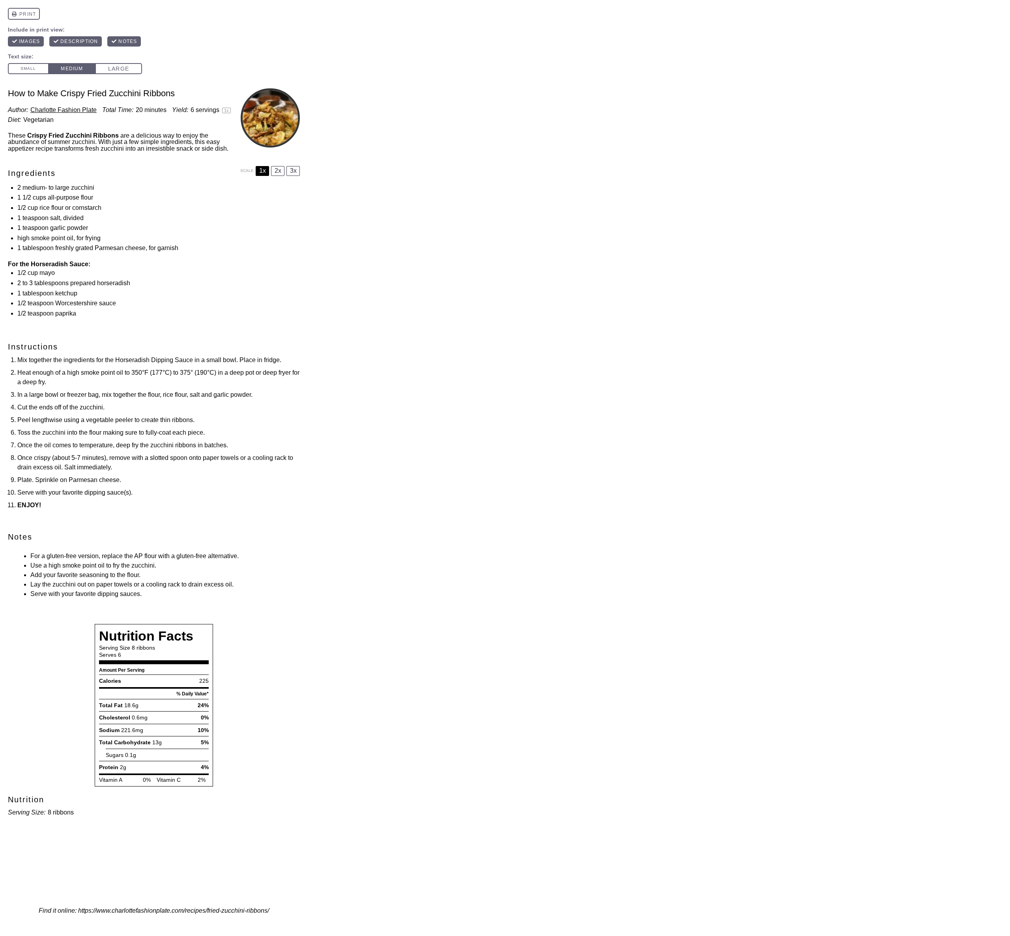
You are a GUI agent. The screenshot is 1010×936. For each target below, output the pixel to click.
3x (293, 170)
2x (278, 170)
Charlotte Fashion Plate (63, 109)
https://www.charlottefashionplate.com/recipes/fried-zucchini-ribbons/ (173, 910)
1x (262, 170)
